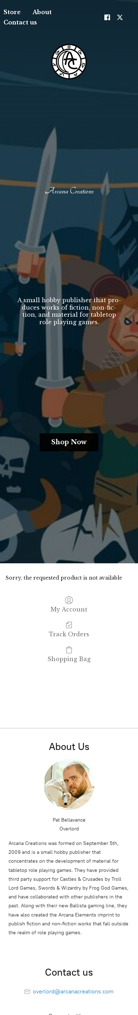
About (42, 12)
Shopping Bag (69, 658)
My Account (69, 609)
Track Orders (69, 634)
